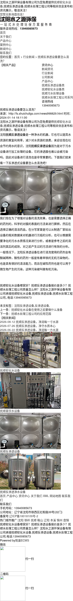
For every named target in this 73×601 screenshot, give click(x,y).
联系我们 (5, 53)
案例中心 (5, 45)
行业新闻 (28, 57)
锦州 (59, 520)
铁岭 (27, 520)
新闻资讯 (47, 69)
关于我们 (5, 36)
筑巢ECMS (22, 540)
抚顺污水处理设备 (53, 93)
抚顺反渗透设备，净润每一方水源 (29, 330)
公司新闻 (47, 77)
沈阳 (21, 520)
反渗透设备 (42, 305)
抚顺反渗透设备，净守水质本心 (28, 326)
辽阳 (46, 520)
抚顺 (33, 520)
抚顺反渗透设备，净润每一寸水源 (29, 322)
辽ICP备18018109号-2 (23, 516)
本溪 (53, 520)
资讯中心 (24, 496)
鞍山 (40, 520)
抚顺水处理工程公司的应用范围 (31, 314)
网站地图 (55, 496)
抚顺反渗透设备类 (53, 85)
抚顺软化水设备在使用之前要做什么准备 (36, 309)
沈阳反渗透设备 (24, 305)
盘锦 (66, 520)
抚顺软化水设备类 (53, 89)
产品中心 (5, 40)
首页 (3, 32)
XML (46, 496)
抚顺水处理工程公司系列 (57, 97)
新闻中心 (5, 49)
